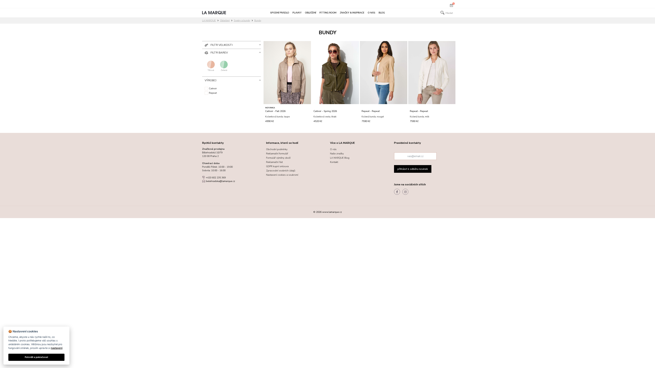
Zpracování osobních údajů (280, 170)
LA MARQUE (209, 20)
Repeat (213, 93)
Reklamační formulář (277, 153)
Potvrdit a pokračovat (36, 357)
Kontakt (334, 162)
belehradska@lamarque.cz (220, 181)
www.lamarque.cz (332, 212)
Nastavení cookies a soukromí (282, 175)
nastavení (56, 348)
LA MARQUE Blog (339, 157)
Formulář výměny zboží (278, 157)
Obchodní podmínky (276, 149)
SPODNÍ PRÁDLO (279, 12)
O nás (371, 12)
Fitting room (327, 12)
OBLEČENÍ (310, 12)
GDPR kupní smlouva (277, 166)
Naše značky (337, 153)
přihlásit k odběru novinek (412, 169)
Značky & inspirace (352, 12)
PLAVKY (297, 12)
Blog (382, 12)
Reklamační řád (274, 162)
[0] (451, 6)
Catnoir (213, 88)
